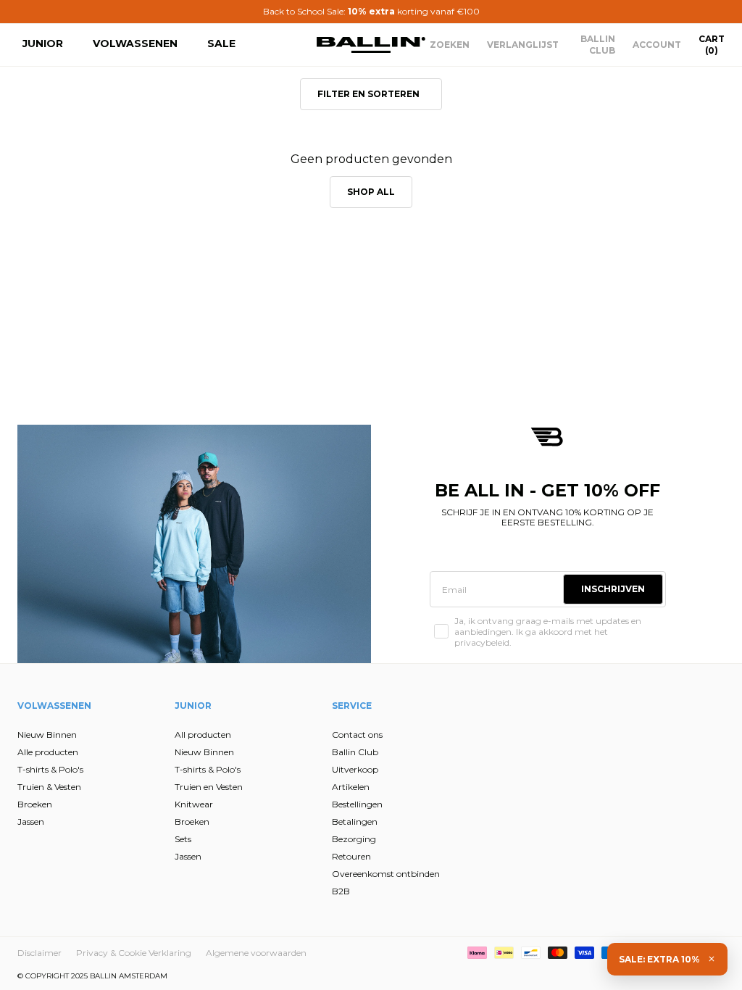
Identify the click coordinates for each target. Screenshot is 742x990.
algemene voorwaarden (232, 681)
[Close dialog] (635, 381)
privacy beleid (304, 669)
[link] (232, 391)
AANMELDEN (230, 596)
